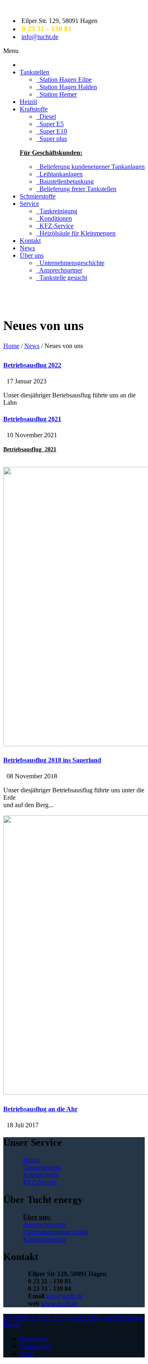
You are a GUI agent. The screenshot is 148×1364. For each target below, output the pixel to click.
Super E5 (50, 123)
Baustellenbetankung (65, 181)
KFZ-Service (55, 225)
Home (11, 345)
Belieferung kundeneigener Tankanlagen (90, 166)
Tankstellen (34, 72)
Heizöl (28, 101)
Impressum (34, 1338)
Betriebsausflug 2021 (32, 418)
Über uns (32, 255)
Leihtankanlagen (59, 174)
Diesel (46, 116)
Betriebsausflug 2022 (32, 365)
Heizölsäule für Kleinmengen (76, 233)
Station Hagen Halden (66, 86)
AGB (27, 1353)
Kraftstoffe (34, 109)
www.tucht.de (59, 1303)
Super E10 (51, 131)
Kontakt (30, 240)
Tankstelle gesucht (61, 277)
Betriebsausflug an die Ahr (40, 1109)
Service (29, 203)
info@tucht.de (39, 36)
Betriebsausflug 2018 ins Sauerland (52, 760)
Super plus (51, 138)
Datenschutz (36, 1346)
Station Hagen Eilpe (64, 79)
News (27, 248)
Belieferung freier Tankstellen (76, 188)
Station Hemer (56, 94)
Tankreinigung (56, 211)
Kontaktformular (44, 1239)
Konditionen (54, 218)
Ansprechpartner (59, 270)
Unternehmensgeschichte (70, 262)
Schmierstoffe (38, 196)
